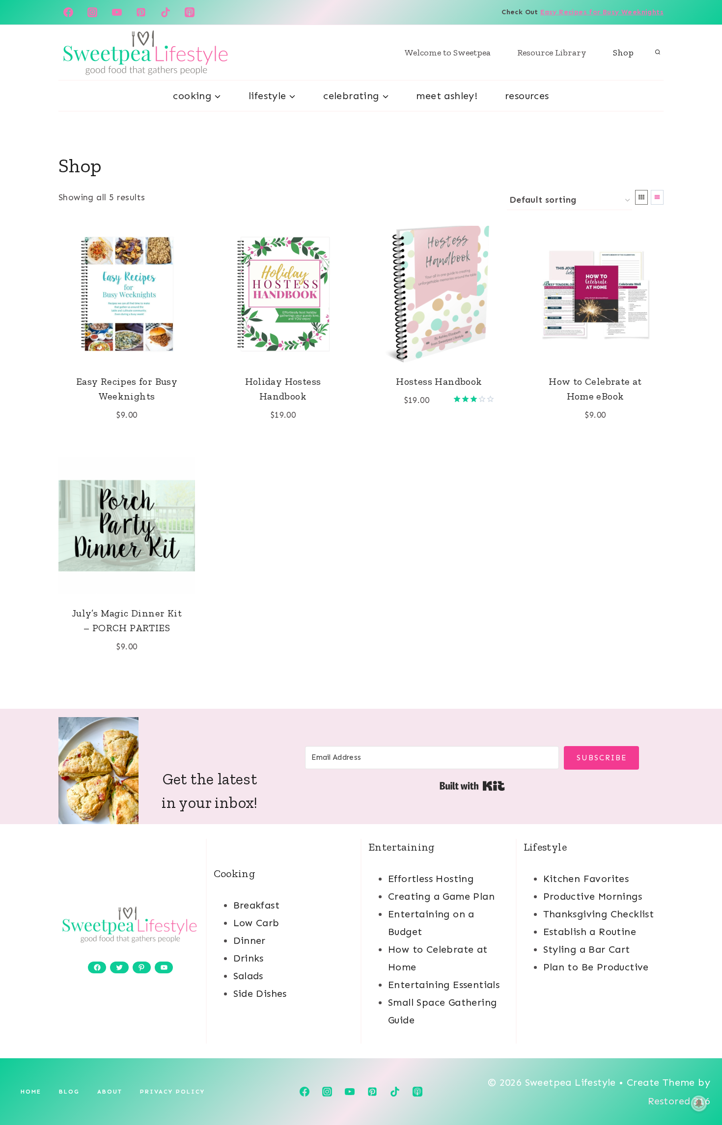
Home (31, 1091)
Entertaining (401, 847)
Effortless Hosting (430, 878)
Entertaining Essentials (444, 985)
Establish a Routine (590, 932)
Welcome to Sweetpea (448, 52)
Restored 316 (679, 1101)
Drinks (248, 958)
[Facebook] (68, 12)
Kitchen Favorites (586, 878)
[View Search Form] (658, 52)
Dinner (249, 940)
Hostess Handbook (439, 381)
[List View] (657, 197)
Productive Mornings (592, 896)
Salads (248, 976)
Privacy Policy (172, 1091)
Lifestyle (545, 847)
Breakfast (256, 905)
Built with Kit (472, 786)
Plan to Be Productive (596, 967)
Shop (623, 52)
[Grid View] (641, 197)
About (109, 1091)
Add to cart (433, 430)
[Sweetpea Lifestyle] (144, 52)
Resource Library (551, 52)
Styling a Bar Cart (586, 949)
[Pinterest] (141, 12)
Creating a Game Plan (441, 896)
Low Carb (256, 923)
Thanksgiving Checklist (598, 914)
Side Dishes (260, 993)
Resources (527, 96)
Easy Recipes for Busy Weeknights (602, 12)
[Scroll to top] (697, 1086)
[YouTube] (117, 12)
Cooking (235, 873)
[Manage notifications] (699, 1103)
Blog (69, 1091)
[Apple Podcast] (189, 12)
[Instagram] (92, 12)
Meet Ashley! (446, 96)
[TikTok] (165, 12)
